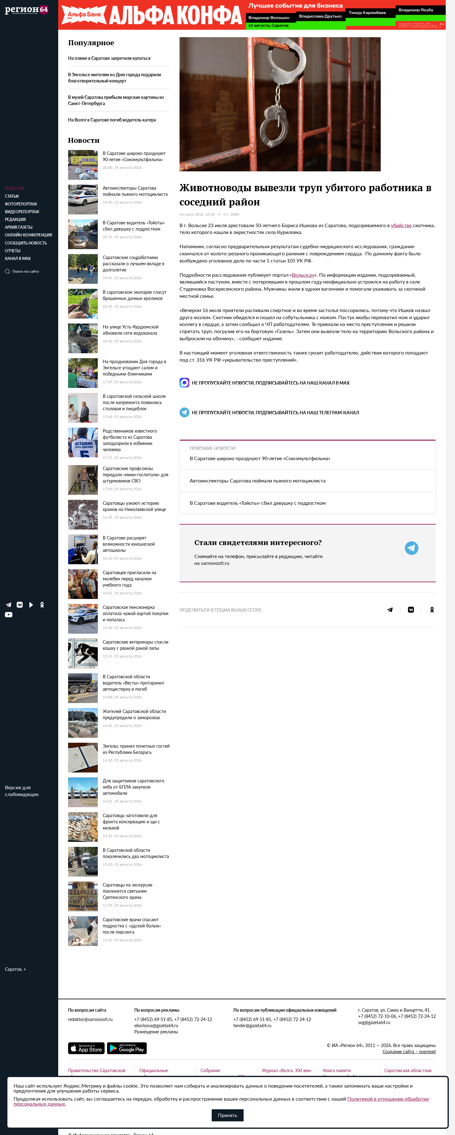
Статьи (12, 196)
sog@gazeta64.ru (374, 1022)
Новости (14, 188)
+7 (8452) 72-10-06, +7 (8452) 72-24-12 (397, 1016)
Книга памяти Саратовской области (344, 1073)
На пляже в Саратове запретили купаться (109, 58)
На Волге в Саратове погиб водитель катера (112, 119)
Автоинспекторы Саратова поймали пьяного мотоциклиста (258, 480)
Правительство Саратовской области (96, 1073)
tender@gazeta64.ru (252, 1025)
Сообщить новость (26, 243)
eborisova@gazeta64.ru (156, 1025)
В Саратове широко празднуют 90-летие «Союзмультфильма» (260, 458)
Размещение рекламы (156, 1031)
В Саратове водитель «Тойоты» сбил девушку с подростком (258, 502)
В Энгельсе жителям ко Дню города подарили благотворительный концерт (114, 77)
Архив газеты (18, 227)
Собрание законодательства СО (222, 1073)
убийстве (401, 225)
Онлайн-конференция (28, 235)
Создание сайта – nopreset (409, 1051)
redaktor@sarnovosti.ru (90, 1019)
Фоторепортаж (21, 204)
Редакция (15, 219)
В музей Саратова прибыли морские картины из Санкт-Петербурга (116, 100)
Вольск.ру (303, 274)
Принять (227, 1115)
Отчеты (12, 250)
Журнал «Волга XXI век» (287, 1070)
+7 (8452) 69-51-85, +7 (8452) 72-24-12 (173, 1019)
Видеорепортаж (22, 211)
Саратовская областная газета (407, 1073)
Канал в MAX (18, 258)
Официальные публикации (153, 1073)
